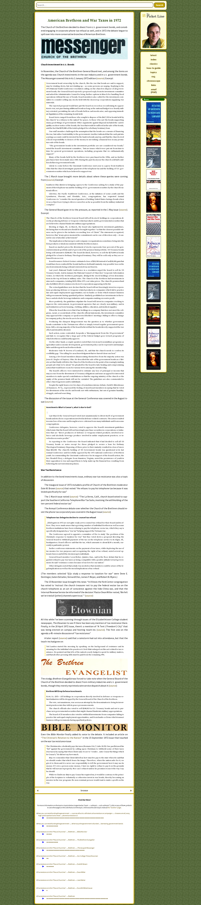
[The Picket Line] (153, 30)
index (153, 59)
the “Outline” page (114, 807)
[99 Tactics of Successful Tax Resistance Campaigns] (153, 112)
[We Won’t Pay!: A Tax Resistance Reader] (153, 179)
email (153, 89)
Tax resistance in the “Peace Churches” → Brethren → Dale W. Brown (62, 864)
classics (153, 63)
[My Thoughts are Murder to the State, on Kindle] (153, 359)
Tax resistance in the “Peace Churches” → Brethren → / (68, 856)
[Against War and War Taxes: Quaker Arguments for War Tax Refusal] (153, 224)
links (153, 85)
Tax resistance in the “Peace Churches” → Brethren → (62, 832)
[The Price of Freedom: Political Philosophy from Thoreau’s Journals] (153, 135)
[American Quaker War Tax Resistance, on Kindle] (153, 291)
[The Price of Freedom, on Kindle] (153, 314)
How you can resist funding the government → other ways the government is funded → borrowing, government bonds (80, 823)
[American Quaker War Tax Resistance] (153, 157)
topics (153, 72)
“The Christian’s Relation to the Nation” (61, 737)
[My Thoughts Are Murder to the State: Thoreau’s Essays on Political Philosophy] (153, 202)
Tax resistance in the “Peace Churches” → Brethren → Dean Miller (61, 872)
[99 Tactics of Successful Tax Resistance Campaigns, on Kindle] (153, 269)
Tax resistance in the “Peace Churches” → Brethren (56, 896)
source (100, 78)
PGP (154, 92)
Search (159, 5)
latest (153, 55)
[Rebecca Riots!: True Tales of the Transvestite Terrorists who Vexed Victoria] (153, 246)
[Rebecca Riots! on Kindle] (153, 336)
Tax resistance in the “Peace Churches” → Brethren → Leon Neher (61, 880)
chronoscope (153, 80)
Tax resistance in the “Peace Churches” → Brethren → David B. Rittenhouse (65, 888)
